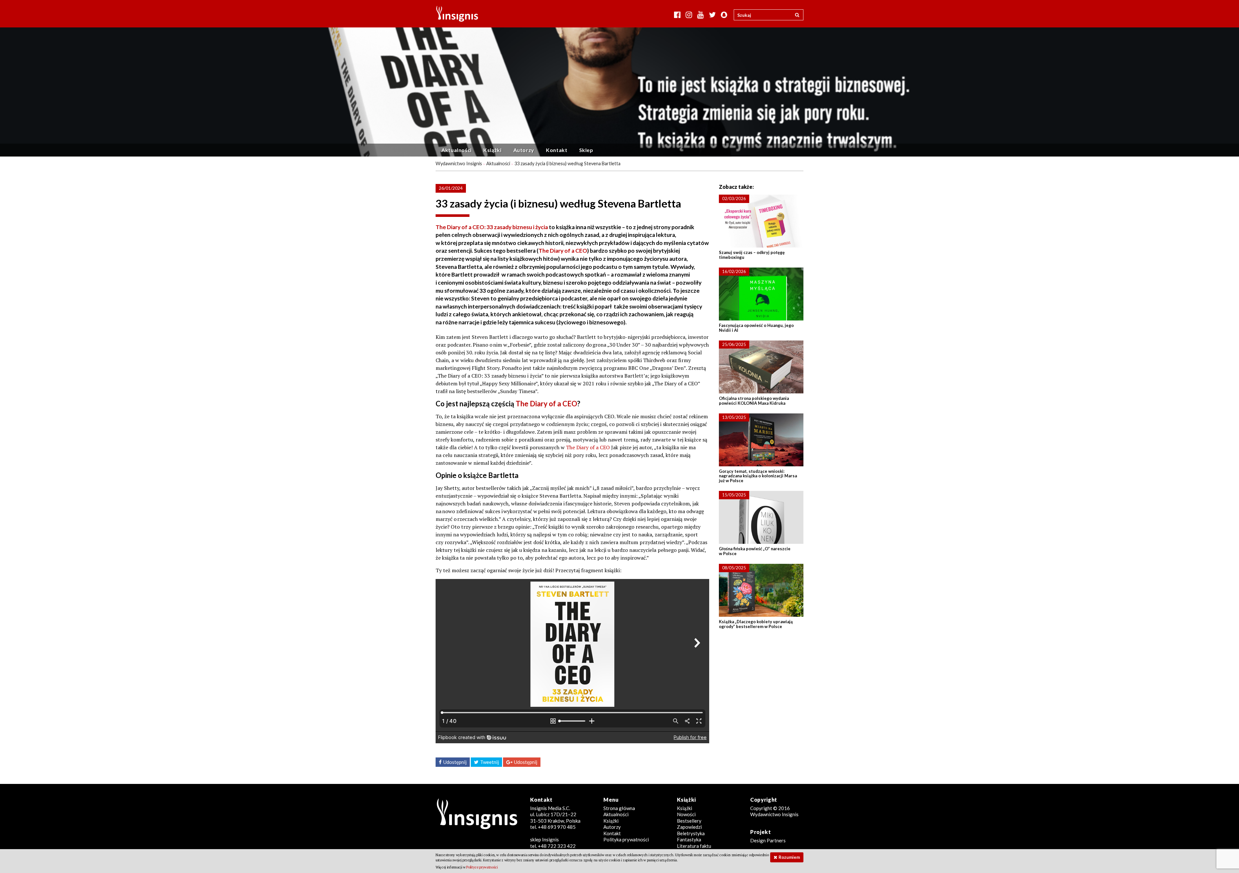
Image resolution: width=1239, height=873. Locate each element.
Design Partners (768, 840)
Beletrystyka (691, 833)
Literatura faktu (694, 846)
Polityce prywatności (482, 867)
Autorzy (523, 150)
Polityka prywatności (626, 839)
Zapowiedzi (689, 827)
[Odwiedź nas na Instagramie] (689, 14)
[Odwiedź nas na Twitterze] (712, 14)
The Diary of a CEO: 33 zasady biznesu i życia (492, 227)
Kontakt (556, 150)
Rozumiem (789, 857)
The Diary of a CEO (563, 250)
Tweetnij (489, 762)
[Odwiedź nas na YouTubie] (700, 14)
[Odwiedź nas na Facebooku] (677, 14)
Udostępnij (455, 762)
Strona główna (619, 808)
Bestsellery (689, 821)
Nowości (686, 814)
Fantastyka (689, 839)
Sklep (586, 150)
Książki (492, 150)
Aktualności (456, 150)
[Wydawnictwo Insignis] (455, 13)
